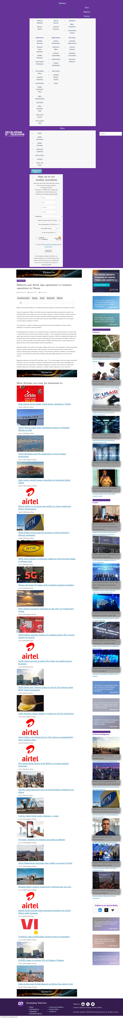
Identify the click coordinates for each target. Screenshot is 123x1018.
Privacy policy (48, 246)
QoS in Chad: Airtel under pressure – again (38, 816)
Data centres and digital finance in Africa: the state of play (45, 984)
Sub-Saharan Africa (23, 298)
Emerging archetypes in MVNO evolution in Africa (106, 387)
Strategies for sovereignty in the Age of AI (104, 468)
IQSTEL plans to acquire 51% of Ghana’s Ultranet (41, 960)
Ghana (42, 298)
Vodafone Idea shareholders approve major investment (44, 936)
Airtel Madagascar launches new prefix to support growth (45, 863)
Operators (21, 280)
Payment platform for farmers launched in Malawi (41, 839)
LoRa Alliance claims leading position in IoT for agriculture (46, 713)
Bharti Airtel (50, 298)
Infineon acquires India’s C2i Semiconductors (104, 842)
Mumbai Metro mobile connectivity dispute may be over (44, 887)
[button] (39, 7)
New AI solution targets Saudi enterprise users (105, 761)
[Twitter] (106, 910)
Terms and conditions (52, 244)
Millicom (59, 298)
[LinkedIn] (100, 910)
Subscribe (48, 251)
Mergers (34, 298)
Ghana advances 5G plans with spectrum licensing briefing (46, 585)
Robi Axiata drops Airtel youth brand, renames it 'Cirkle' (44, 404)
